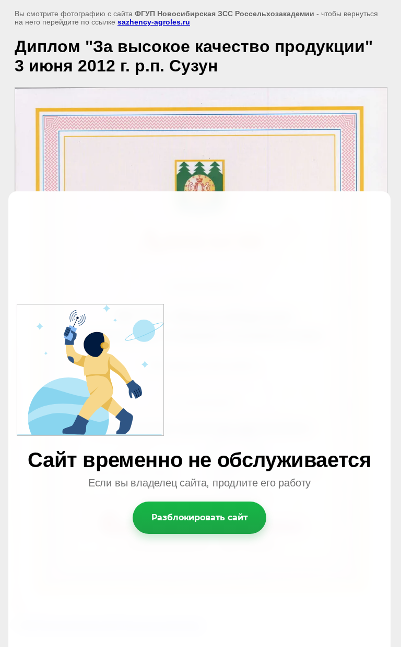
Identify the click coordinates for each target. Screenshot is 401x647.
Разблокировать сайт (199, 517)
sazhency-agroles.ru (153, 22)
